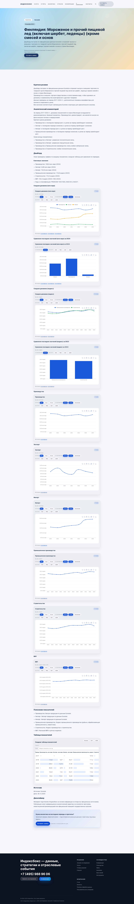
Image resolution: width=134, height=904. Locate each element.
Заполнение (77, 196)
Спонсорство (99, 865)
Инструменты (100, 875)
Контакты (89, 4)
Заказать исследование (29, 878)
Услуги (36, 4)
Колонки (86, 740)
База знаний (99, 872)
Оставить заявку (103, 4)
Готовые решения (81, 867)
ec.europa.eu (44, 233)
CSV (52, 200)
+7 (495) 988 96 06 (35, 874)
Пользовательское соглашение (85, 889)
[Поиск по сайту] (95, 4)
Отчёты (43, 4)
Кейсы (98, 867)
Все (41, 196)
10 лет (51, 196)
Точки (70, 196)
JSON (56, 200)
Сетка (65, 196)
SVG (42, 200)
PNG (47, 200)
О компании (79, 4)
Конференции (69, 4)
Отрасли (60, 4)
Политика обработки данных (84, 887)
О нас (78, 882)
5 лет (46, 196)
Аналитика (51, 4)
